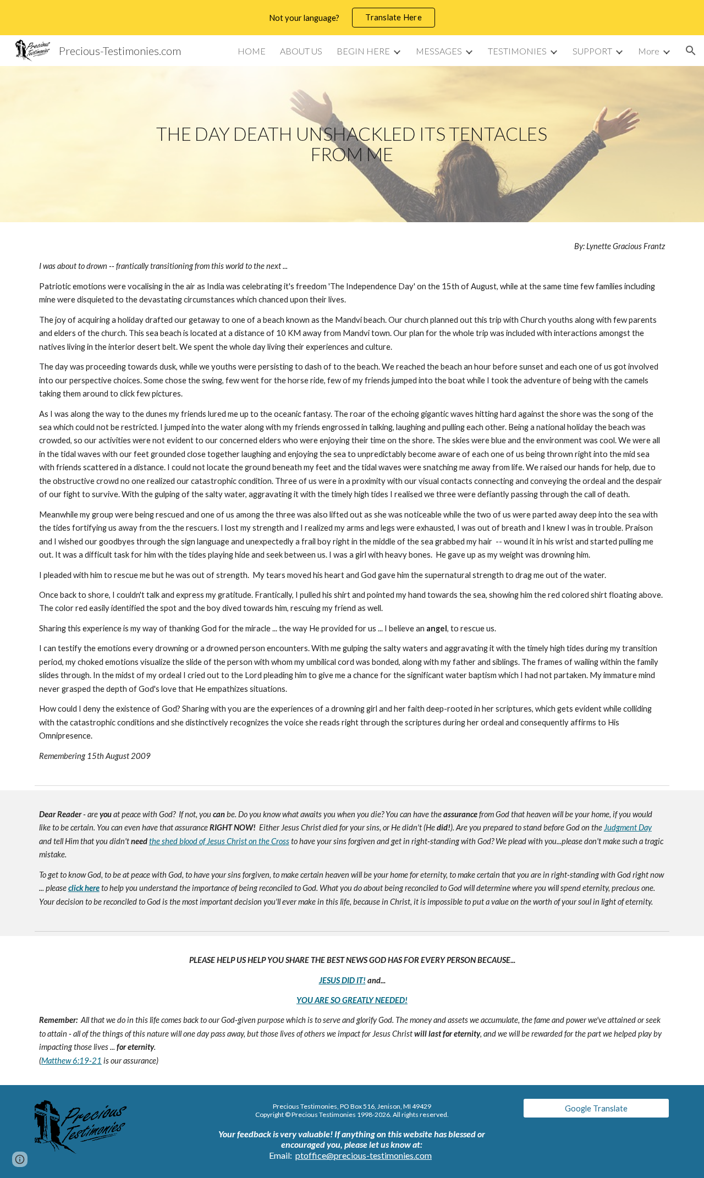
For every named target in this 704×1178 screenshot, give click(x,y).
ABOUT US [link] (301, 51)
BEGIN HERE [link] (363, 51)
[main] (352, 143)
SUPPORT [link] (592, 51)
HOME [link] (252, 51)
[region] (352, 17)
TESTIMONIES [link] (517, 51)
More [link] (648, 51)
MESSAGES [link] (439, 51)
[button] (691, 50)
